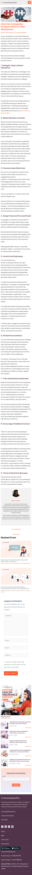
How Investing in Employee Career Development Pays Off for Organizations (15, 587)
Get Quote (4, 820)
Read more (28, 727)
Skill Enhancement (7, 33)
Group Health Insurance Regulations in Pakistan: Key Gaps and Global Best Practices (20, 751)
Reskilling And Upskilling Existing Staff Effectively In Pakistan (14, 560)
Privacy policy (5, 844)
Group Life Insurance (7, 816)
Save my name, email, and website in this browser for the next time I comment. (15, 664)
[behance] (12, 827)
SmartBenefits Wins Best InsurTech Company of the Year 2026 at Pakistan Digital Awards (20, 723)
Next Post (16, 534)
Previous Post (16, 529)
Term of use (5, 840)
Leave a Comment (5, 563)
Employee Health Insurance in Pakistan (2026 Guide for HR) (18, 741)
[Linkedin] (6, 827)
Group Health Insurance (8, 811)
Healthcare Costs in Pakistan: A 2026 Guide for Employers (18, 732)
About (3, 831)
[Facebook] (2, 827)
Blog (2, 835)
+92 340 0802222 (17, 860)
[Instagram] (9, 827)
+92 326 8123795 (16, 856)
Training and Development (17, 590)
